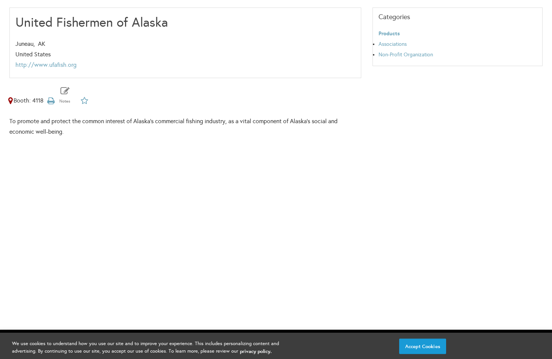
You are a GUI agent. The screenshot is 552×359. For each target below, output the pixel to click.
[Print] (51, 100)
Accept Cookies (422, 346)
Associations (393, 44)
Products (389, 33)
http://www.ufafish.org (46, 64)
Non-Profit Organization (406, 54)
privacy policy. (255, 351)
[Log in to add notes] (64, 96)
